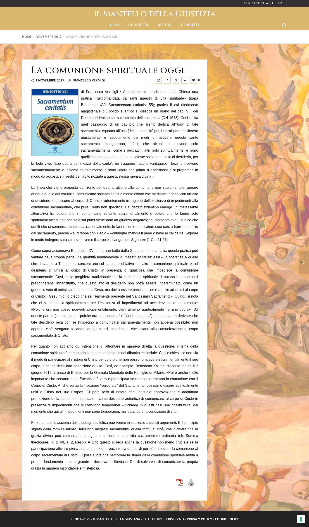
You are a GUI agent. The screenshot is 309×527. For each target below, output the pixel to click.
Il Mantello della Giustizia (154, 13)
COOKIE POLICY (227, 519)
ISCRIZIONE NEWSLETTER (262, 3)
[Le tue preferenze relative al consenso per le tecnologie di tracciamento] (301, 519)
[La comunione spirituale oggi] (158, 80)
